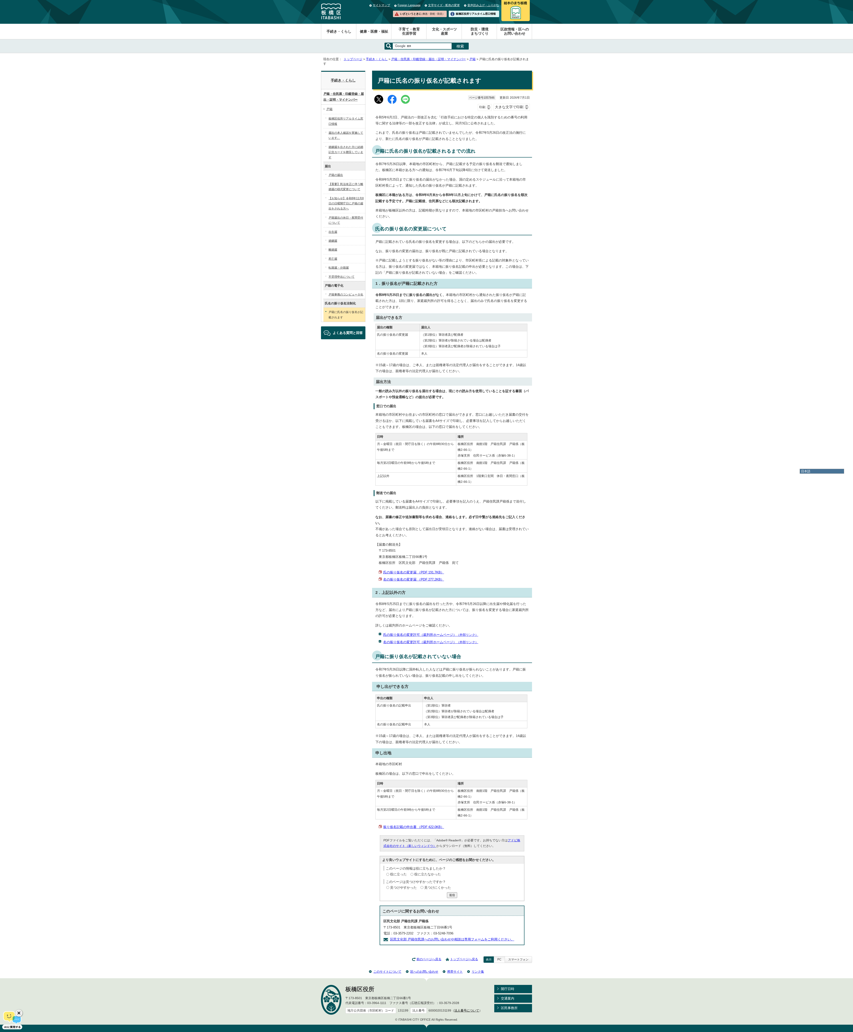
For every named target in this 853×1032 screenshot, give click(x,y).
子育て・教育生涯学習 (409, 31)
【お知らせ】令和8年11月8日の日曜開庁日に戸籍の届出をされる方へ (346, 203)
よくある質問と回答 (348, 333)
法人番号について (466, 1010)
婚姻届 (333, 240)
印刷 (482, 107)
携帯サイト (455, 971)
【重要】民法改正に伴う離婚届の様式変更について (346, 186)
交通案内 (507, 998)
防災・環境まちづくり (479, 31)
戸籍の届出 (336, 175)
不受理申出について (342, 276)
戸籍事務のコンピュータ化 (346, 294)
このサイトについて (387, 971)
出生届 (333, 232)
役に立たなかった (427, 874)
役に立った (398, 874)
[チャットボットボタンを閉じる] (18, 1013)
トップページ (353, 59)
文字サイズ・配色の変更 (444, 5)
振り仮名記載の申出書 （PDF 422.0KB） (413, 827)
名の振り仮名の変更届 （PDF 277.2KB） (413, 579)
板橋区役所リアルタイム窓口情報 (476, 13)
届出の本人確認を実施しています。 (346, 135)
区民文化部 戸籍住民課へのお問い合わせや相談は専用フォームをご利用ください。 (452, 939)
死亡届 (333, 258)
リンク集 (478, 971)
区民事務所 (509, 1008)
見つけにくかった (437, 887)
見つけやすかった (403, 887)
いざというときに (422, 13)
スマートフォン (518, 959)
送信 (452, 895)
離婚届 (333, 249)
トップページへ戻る (464, 959)
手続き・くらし (339, 31)
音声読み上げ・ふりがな (483, 5)
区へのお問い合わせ (424, 971)
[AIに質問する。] (12, 1020)
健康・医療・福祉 (374, 31)
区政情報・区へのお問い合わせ (514, 31)
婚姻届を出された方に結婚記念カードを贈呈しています (346, 152)
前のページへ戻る (429, 959)
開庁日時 (507, 989)
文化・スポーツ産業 (444, 31)
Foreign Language (409, 5)
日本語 (805, 471)
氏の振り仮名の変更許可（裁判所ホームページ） (430, 635)
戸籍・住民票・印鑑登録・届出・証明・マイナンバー (428, 59)
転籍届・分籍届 (339, 267)
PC (499, 959)
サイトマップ (381, 5)
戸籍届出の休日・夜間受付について (346, 220)
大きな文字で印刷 (509, 107)
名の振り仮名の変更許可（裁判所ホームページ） (430, 642)
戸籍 (472, 59)
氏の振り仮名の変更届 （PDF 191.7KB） (413, 572)
